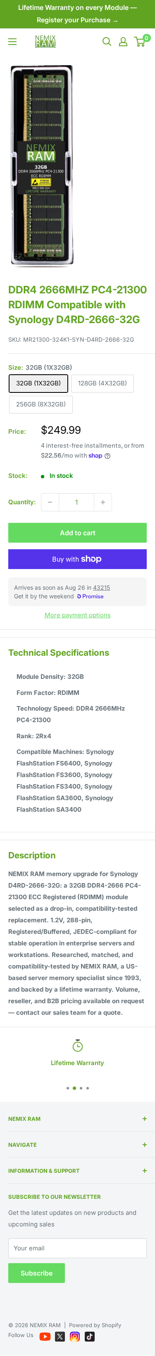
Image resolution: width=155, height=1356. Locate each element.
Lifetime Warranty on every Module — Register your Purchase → (77, 13)
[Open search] (107, 41)
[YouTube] (45, 1335)
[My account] (123, 41)
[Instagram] (75, 1335)
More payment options (78, 615)
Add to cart (77, 533)
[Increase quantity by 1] (103, 502)
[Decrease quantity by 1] (50, 502)
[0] (140, 42)
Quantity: (22, 502)
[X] (60, 1335)
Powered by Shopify (95, 1325)
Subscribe (36, 1273)
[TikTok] (89, 1335)
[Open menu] (12, 41)
